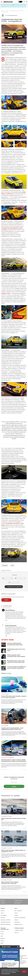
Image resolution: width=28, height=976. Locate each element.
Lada (12, 565)
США (2, 936)
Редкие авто (17, 922)
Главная (2, 10)
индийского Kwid (5, 293)
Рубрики (3, 908)
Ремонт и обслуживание (19, 917)
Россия (2, 931)
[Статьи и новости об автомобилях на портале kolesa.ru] (8, 1)
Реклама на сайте (18, 900)
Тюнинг (16, 913)
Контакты (3, 902)
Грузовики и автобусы (5, 919)
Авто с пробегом (18, 910)
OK (24, 971)
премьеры (4, 565)
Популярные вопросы (5, 922)
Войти (6, 600)
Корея (2, 943)
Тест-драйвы (3, 915)
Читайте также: (7, 640)
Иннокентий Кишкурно (12, 15)
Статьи (7, 10)
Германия (3, 938)
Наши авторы (17, 902)
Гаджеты (16, 919)
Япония (2, 940)
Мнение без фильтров (5, 924)
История (16, 915)
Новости (3, 910)
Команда (3, 900)
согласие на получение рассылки (12, 789)
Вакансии (16, 932)
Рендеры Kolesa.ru (18, 924)
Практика (3, 917)
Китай (2, 933)
